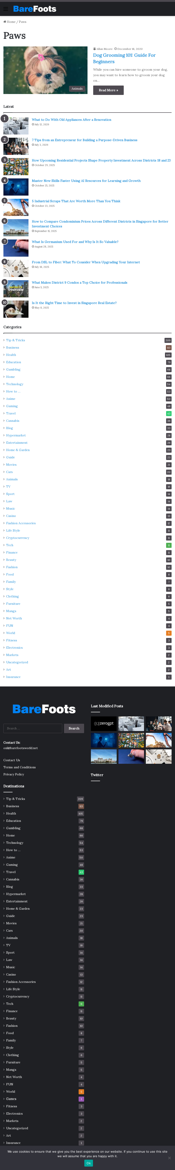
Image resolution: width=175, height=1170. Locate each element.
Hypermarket (16, 435)
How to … (13, 391)
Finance (12, 552)
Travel (10, 413)
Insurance (13, 677)
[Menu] (5, 10)
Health (11, 355)
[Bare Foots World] (34, 9)
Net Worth (14, 618)
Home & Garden (18, 450)
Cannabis (12, 421)
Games (11, 1099)
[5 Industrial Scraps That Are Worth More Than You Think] (15, 207)
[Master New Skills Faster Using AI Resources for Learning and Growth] (15, 187)
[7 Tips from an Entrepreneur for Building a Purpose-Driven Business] (15, 146)
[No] (169, 1158)
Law (9, 501)
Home (10, 22)
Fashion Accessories (21, 523)
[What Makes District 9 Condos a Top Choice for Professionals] (15, 288)
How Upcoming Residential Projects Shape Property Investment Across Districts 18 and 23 (101, 160)
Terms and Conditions (19, 767)
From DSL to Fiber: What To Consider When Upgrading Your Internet (86, 262)
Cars (9, 472)
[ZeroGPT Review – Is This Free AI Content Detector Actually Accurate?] (104, 723)
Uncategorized (17, 662)
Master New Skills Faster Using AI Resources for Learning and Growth (86, 181)
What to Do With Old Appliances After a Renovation (71, 120)
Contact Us (11, 760)
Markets (12, 655)
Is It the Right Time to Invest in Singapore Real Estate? (74, 303)
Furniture (13, 604)
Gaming (12, 406)
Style (9, 589)
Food (10, 574)
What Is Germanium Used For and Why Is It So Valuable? (75, 242)
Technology (14, 384)
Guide (10, 457)
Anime (10, 399)
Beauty (11, 560)
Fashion (12, 567)
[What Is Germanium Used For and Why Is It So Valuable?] (15, 248)
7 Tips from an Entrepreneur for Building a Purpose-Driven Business (84, 140)
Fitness (11, 640)
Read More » (108, 90)
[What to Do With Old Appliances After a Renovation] (15, 125)
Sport (10, 494)
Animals (12, 479)
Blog (9, 428)
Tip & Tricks (15, 340)
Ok (89, 1163)
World (10, 633)
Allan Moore (105, 49)
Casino (11, 516)
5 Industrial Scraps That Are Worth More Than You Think (76, 201)
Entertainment (17, 443)
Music (10, 508)
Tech (9, 545)
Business (12, 347)
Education (13, 362)
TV (8, 486)
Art (8, 669)
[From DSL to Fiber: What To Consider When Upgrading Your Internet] (15, 268)
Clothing (12, 596)
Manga (11, 611)
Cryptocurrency (17, 538)
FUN (9, 626)
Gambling (13, 369)
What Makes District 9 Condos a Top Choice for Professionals (79, 282)
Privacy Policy (13, 774)
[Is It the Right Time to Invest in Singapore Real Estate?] (15, 309)
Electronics (14, 648)
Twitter (97, 775)
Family (11, 582)
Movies (11, 465)
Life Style (13, 530)
